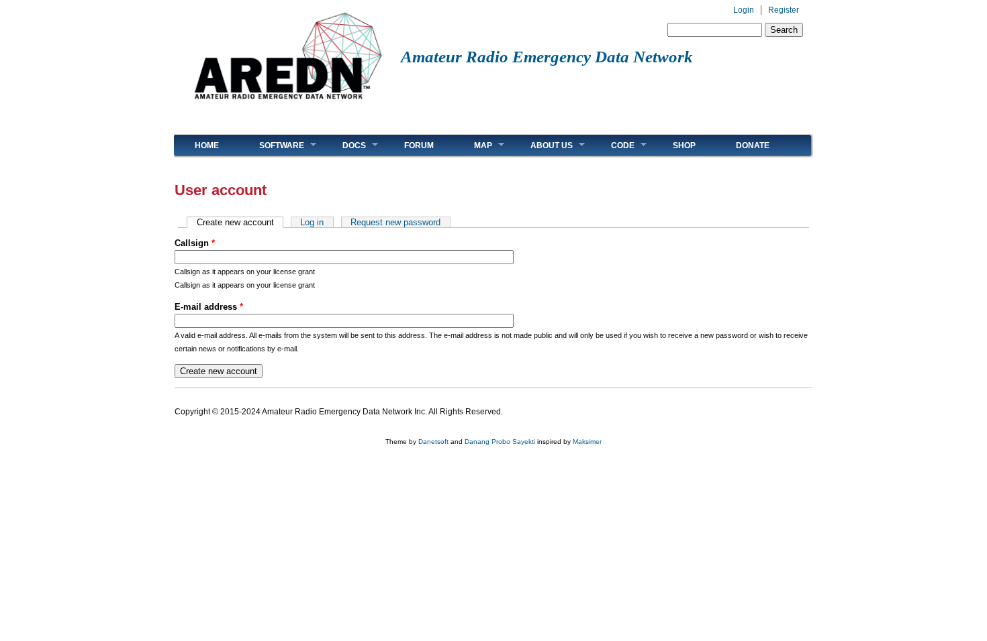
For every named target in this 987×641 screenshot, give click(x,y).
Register (783, 10)
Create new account (240, 222)
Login (743, 10)
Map (473, 145)
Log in (312, 222)
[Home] (288, 104)
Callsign (195, 243)
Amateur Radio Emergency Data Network (547, 57)
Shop (684, 145)
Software (271, 145)
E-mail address (209, 307)
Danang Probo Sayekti (500, 441)
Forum (419, 145)
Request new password (395, 222)
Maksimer (587, 441)
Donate (752, 145)
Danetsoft (433, 441)
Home (207, 145)
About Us (541, 145)
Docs (344, 145)
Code (612, 145)
